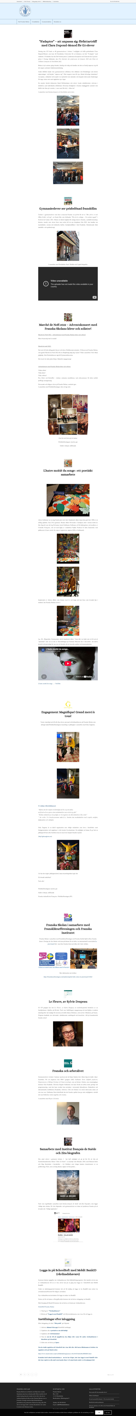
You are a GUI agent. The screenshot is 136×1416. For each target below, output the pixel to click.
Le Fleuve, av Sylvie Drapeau (68, 1001)
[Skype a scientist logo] (68, 1063)
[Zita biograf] (68, 1142)
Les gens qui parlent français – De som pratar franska (101, 1399)
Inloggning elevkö (36, 1)
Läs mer (108, 1412)
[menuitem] (20, 1)
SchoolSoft (19, 1)
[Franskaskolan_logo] (34, 11)
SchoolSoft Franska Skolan (46, 1307)
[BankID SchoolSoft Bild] (68, 1263)
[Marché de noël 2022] (68, 317)
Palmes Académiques (94, 1395)
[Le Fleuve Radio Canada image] (68, 994)
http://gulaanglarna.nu (45, 836)
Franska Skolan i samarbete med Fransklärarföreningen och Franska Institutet (68, 928)
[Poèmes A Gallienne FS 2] (68, 463)
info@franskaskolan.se (63, 1404)
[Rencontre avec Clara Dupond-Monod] (68, 34)
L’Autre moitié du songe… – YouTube (49, 683)
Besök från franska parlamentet (96, 1402)
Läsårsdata (56, 1)
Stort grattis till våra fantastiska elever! (98, 1392)
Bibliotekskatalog (47, 1)
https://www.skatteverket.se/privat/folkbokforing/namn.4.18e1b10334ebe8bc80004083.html (64, 1354)
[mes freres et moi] (68, 201)
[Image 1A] (68, 917)
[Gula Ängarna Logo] (68, 705)
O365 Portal (27, 1)
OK (99, 1412)
